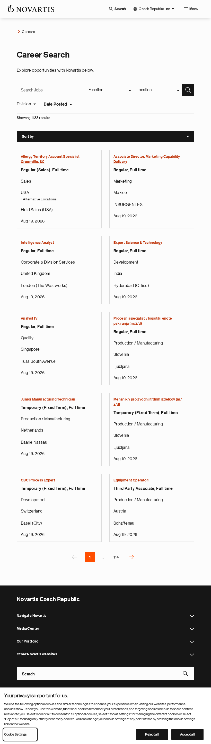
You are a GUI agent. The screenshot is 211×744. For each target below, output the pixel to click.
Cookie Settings (15, 734)
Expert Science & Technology (137, 243)
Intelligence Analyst (37, 243)
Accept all (187, 734)
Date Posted (55, 104)
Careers (28, 31)
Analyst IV (29, 318)
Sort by (108, 137)
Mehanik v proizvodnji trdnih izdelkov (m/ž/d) (147, 402)
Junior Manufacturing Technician (48, 399)
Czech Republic (154, 9)
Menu (193, 9)
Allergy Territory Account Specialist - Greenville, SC (51, 159)
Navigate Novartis (192, 616)
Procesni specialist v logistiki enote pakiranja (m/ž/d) (142, 321)
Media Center (192, 629)
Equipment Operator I (131, 480)
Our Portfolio (192, 641)
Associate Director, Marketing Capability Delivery (146, 159)
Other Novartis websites (192, 654)
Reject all (152, 734)
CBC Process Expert (38, 480)
